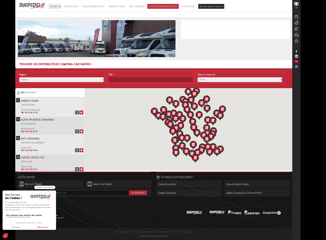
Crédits (177, 232)
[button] (193, 128)
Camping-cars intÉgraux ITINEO (234, 212)
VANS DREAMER (252, 212)
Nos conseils (136, 6)
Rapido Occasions (167, 193)
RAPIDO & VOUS (117, 6)
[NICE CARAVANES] (77, 150)
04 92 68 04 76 (31, 132)
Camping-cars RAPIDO (217, 212)
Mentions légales (163, 232)
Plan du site (188, 232)
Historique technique (122, 232)
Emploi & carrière (167, 184)
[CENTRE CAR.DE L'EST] (77, 169)
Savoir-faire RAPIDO (93, 6)
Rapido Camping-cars (32, 6)
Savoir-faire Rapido (102, 184)
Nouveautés (71, 6)
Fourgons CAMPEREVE (272, 213)
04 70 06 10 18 (31, 113)
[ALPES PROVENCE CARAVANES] (77, 131)
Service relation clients (237, 184)
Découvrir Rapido (33, 184)
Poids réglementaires (143, 232)
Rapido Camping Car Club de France (244, 193)
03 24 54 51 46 (31, 169)
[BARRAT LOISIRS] (77, 112)
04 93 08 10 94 (31, 150)
